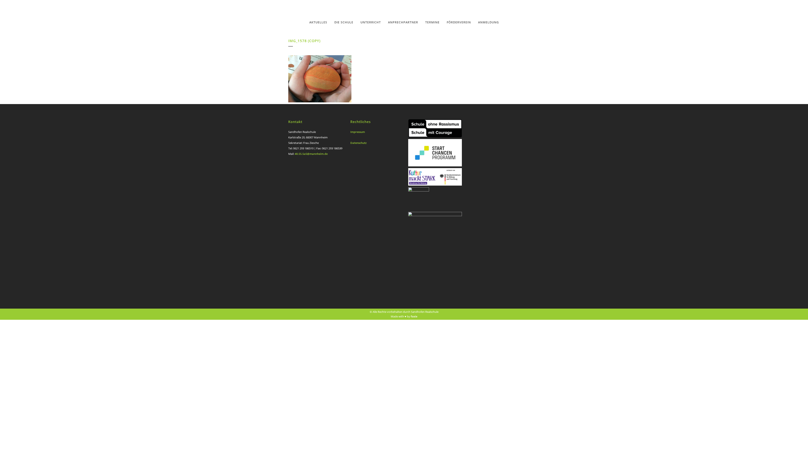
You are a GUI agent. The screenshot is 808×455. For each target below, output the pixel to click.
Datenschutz (358, 143)
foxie (414, 316)
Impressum (357, 132)
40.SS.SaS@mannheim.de (311, 154)
